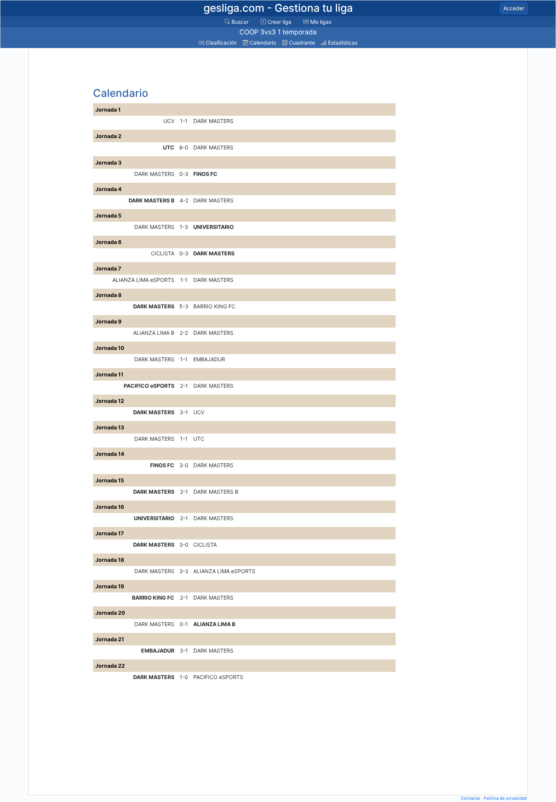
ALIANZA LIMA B (153, 333)
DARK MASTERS (213, 121)
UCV (168, 121)
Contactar (470, 798)
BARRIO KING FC (214, 306)
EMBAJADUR (209, 359)
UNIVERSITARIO (213, 227)
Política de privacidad (505, 798)
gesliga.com (278, 8)
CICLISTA (162, 253)
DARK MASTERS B (151, 200)
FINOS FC (205, 174)
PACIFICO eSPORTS (149, 385)
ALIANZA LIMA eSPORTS (143, 280)
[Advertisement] (60, 163)
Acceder (513, 8)
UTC (168, 147)
